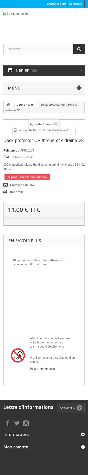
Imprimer (16, 192)
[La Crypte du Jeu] (44, 22)
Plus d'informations (42, 369)
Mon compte (15, 447)
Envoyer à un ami (22, 185)
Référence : (11, 150)
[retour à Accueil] (8, 105)
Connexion (75, 3)
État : (7, 157)
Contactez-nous (56, 3)
